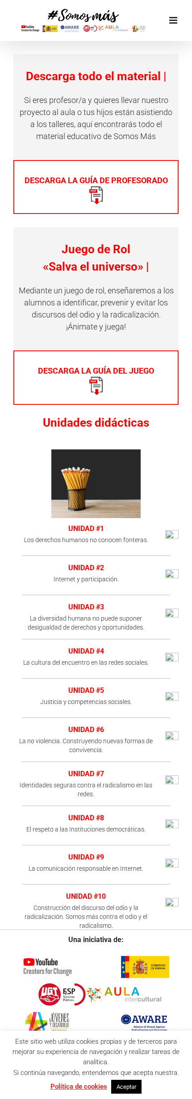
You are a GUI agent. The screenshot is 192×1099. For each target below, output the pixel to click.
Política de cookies (78, 1087)
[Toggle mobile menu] (174, 20)
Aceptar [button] (126, 1086)
